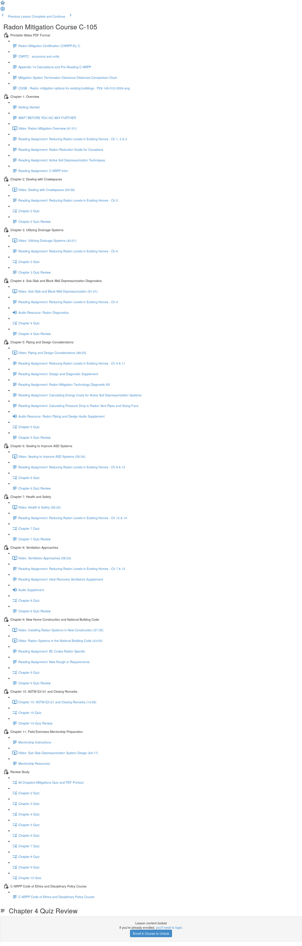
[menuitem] (2, 10)
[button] (2, 4)
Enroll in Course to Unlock (151, 933)
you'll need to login (169, 927)
